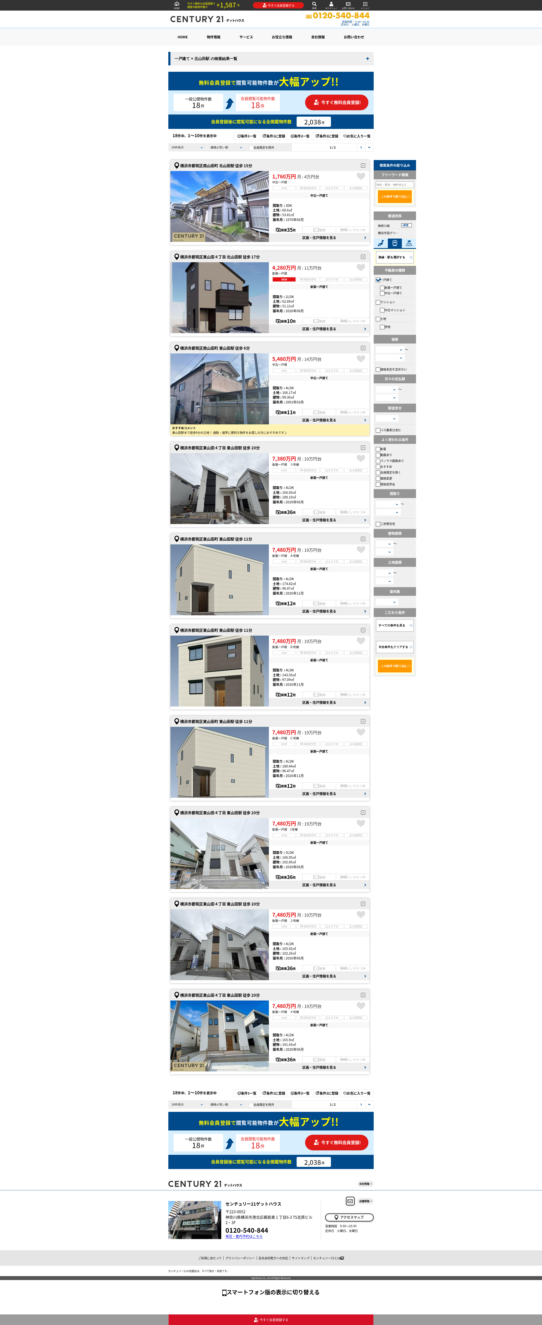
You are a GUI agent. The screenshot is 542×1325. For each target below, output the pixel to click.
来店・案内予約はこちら (244, 1236)
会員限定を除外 (263, 147)
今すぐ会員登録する (281, 5)
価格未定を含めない (393, 369)
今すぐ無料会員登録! (341, 102)
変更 (406, 225)
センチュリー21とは (326, 1258)
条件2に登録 (328, 135)
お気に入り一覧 (359, 135)
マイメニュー (331, 8)
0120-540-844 (246, 1230)
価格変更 (386, 478)
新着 (383, 449)
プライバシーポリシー (240, 1258)
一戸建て (386, 279)
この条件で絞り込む (394, 196)
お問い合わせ (348, 8)
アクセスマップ (352, 1217)
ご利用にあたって (210, 1258)
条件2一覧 (302, 135)
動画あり (386, 455)
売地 (387, 326)
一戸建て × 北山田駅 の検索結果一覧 (206, 59)
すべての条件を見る (392, 625)
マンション (387, 302)
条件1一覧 (248, 135)
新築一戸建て (393, 287)
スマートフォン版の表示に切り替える (273, 1292)
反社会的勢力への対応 (273, 1258)
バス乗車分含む (390, 430)
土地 (383, 318)
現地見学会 (387, 484)
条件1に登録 (275, 135)
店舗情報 (364, 1201)
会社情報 (318, 36)
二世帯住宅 (387, 524)
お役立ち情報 (282, 36)
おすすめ (386, 466)
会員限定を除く (390, 472)
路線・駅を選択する (392, 257)
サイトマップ (301, 1258)
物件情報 (213, 36)
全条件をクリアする (395, 647)
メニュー (365, 8)
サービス (246, 36)
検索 (314, 8)
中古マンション (394, 310)
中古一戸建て (393, 293)
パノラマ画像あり (392, 460)
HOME (177, 8)
